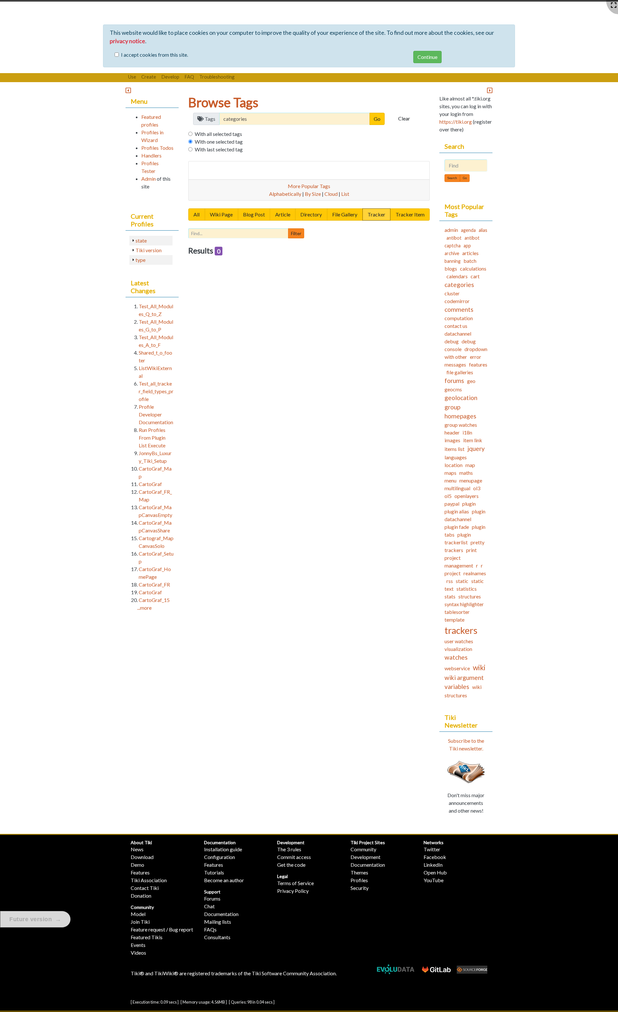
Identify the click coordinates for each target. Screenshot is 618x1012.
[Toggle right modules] (489, 91)
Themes (359, 872)
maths (466, 473)
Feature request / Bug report (162, 929)
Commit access (294, 857)
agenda (468, 230)
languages (456, 457)
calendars (457, 276)
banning (453, 261)
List (345, 194)
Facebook (435, 857)
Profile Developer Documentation (156, 414)
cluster (452, 293)
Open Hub (435, 872)
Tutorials (214, 872)
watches (456, 657)
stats (450, 596)
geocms (453, 389)
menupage (470, 480)
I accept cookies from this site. (154, 55)
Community (142, 907)
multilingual (457, 488)
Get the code (291, 865)
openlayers (466, 496)
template (454, 619)
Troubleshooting (217, 77)
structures (469, 596)
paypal (452, 504)
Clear (404, 118)
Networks (434, 842)
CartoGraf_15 (154, 600)
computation (459, 318)
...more (144, 608)
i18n (467, 432)
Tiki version (149, 250)
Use (132, 77)
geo (471, 381)
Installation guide (223, 849)
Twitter (432, 849)
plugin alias (457, 511)
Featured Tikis (147, 937)
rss (449, 581)
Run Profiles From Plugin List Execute (152, 437)
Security (360, 888)
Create (148, 77)
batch (470, 261)
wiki (479, 667)
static (462, 581)
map (470, 465)
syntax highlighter (464, 604)
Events (138, 945)
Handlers (151, 155)
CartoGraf (150, 484)
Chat (209, 906)
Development (290, 842)
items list (454, 449)
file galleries (459, 372)
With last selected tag (219, 149)
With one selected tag (219, 141)
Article (282, 214)
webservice (457, 668)
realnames (475, 573)
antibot (454, 238)
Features (140, 872)
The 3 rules (289, 849)
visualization (458, 649)
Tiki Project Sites (368, 842)
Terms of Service (295, 883)
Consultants (217, 937)
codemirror (457, 301)
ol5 (448, 496)
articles (470, 253)
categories (459, 284)
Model (138, 914)
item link (472, 440)
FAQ (189, 77)
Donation (141, 896)
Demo (137, 865)
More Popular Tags (309, 186)
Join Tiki (140, 922)
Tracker (376, 214)
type (140, 260)
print (471, 550)
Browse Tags (223, 102)
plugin (469, 504)
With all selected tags (218, 134)
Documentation (220, 842)
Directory (311, 214)
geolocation (461, 397)
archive (452, 253)
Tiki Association (149, 880)
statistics (466, 589)
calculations (473, 268)
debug (452, 341)
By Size (313, 194)
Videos (138, 953)
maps (450, 473)
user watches (459, 641)
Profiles (359, 880)
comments (459, 309)
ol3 (476, 488)
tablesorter (457, 612)
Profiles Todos (157, 148)
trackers (461, 630)
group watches (461, 425)
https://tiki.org (455, 122)
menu (450, 480)
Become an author (224, 880)
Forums (212, 898)
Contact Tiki (145, 888)
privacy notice (127, 41)
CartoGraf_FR (154, 584)
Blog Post (254, 214)
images (452, 440)
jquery (476, 448)
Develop (170, 77)
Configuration (219, 857)
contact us (456, 326)
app (467, 245)
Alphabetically (285, 194)
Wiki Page (221, 214)
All (196, 214)
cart (475, 276)
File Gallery (344, 214)
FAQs (210, 929)
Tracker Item (410, 214)
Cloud (331, 194)
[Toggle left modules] (128, 91)
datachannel (458, 333)
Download (142, 857)
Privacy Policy (293, 891)
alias (483, 230)
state (141, 240)
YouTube (434, 880)
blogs (451, 268)
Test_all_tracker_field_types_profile (156, 391)
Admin (148, 179)
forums (454, 380)
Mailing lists (217, 922)
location (454, 465)
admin (451, 230)
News (137, 849)
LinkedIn (433, 865)
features (478, 364)
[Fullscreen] (613, 5)
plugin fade (457, 527)
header (452, 432)
